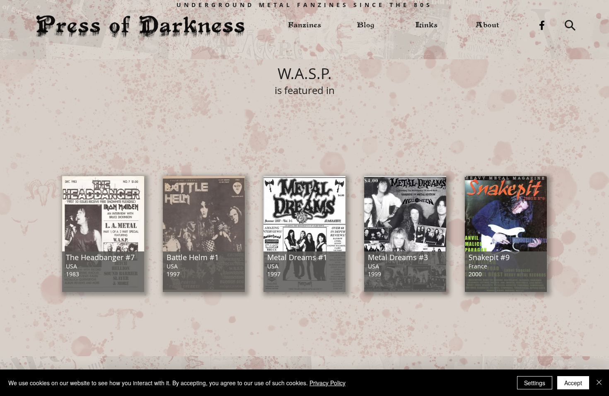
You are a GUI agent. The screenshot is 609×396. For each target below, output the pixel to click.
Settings (534, 383)
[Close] (599, 382)
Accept (573, 383)
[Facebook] (542, 25)
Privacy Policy (327, 383)
